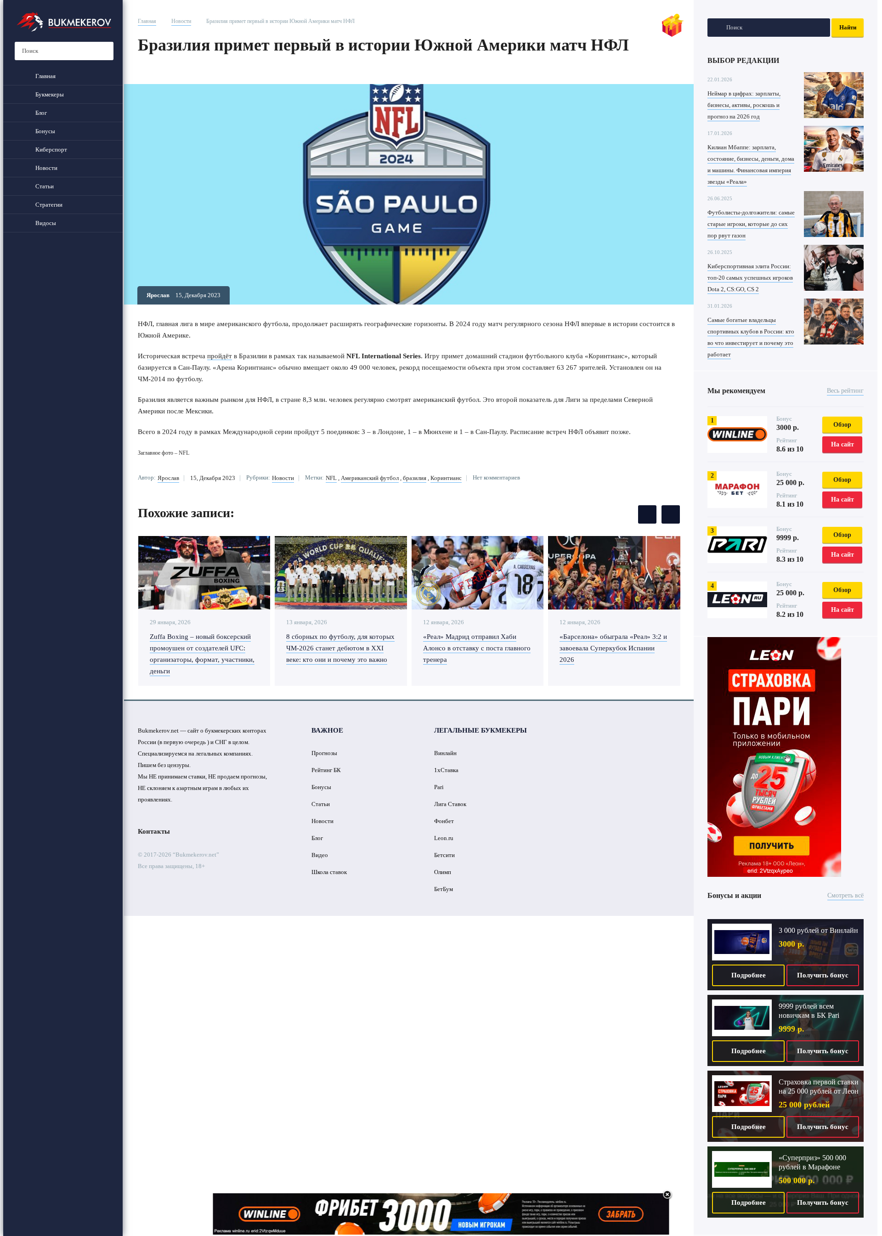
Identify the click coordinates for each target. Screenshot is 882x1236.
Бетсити (444, 855)
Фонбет (444, 821)
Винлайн (445, 753)
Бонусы (321, 787)
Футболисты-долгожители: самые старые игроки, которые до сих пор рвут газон (751, 224)
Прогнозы (324, 753)
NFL (331, 477)
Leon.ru (443, 838)
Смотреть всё (845, 895)
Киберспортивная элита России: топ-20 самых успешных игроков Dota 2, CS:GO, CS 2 (750, 278)
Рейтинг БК (326, 770)
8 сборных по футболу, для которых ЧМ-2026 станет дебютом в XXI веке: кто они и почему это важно (340, 648)
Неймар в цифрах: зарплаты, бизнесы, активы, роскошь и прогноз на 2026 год (743, 105)
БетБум (443, 889)
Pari (439, 787)
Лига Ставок (450, 804)
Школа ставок (329, 872)
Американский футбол (370, 477)
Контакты (154, 831)
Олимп (442, 872)
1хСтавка (446, 770)
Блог (317, 838)
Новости (181, 21)
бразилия (414, 477)
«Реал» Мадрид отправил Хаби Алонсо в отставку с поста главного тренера (477, 648)
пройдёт (219, 356)
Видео (319, 855)
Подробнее (748, 975)
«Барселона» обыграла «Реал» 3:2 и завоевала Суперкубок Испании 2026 (613, 648)
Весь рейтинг (845, 390)
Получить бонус (822, 975)
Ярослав (168, 477)
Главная (147, 21)
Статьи (320, 804)
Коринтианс (446, 477)
